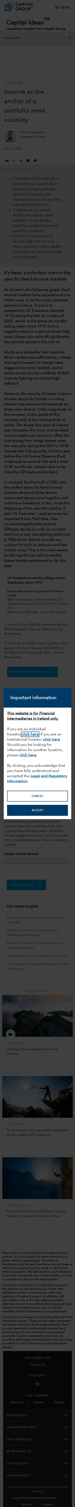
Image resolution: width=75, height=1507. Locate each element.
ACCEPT (37, 810)
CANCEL (38, 796)
